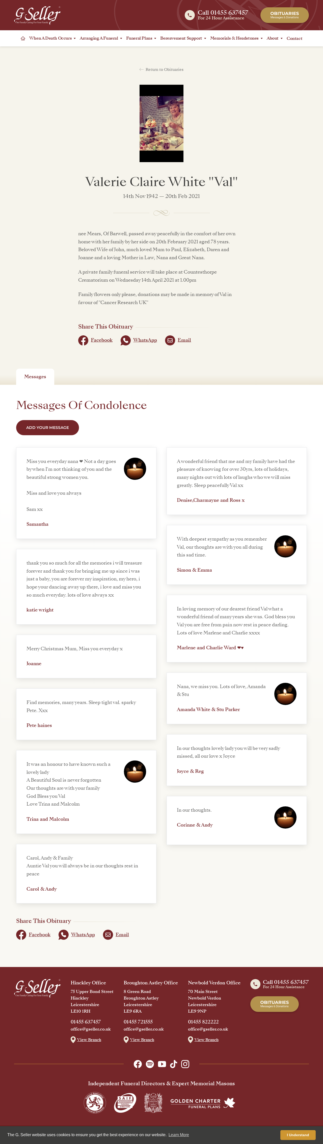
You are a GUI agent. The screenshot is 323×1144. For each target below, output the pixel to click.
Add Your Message (47, 427)
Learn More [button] (179, 1135)
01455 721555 (138, 1022)
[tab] (35, 377)
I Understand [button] (298, 1135)
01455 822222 (203, 1022)
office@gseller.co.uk (91, 1029)
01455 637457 (86, 1022)
